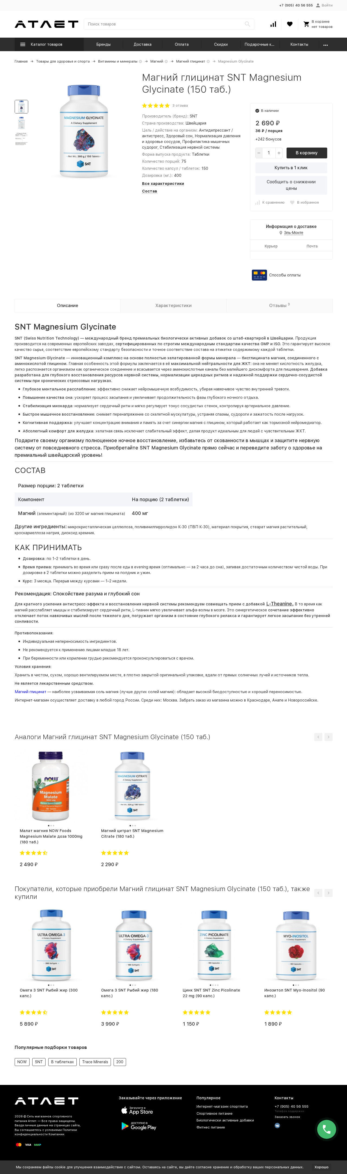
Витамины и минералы (117, 61)
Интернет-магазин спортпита (222, 1106)
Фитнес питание (211, 1127)
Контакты (299, 44)
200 (119, 1062)
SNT (39, 1062)
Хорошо (321, 1167)
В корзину (307, 152)
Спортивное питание (215, 1113)
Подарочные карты (262, 44)
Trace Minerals (95, 1062)
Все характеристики (163, 183)
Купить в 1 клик (291, 167)
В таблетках (62, 1062)
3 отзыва (180, 105)
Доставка (143, 44)
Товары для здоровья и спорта (63, 61)
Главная (21, 61)
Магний (156, 61)
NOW (22, 1062)
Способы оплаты (285, 275)
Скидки (221, 44)
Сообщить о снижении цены (291, 185)
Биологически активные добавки (225, 1120)
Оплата (182, 44)
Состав (149, 191)
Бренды (103, 44)
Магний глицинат (190, 61)
